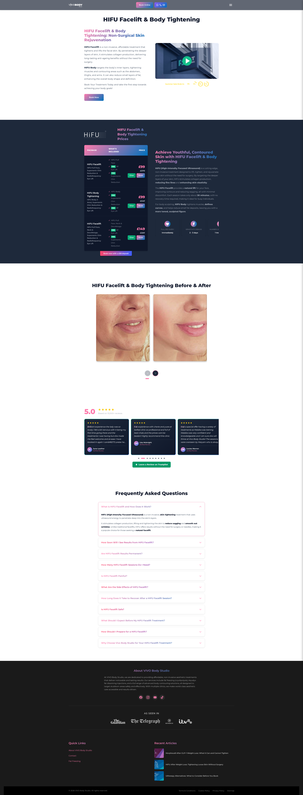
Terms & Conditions (187, 791)
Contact (72, 756)
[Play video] (187, 61)
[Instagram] (148, 697)
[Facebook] (140, 697)
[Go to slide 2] (151, 378)
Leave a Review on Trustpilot (153, 464)
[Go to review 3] (146, 458)
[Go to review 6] (155, 458)
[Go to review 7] (158, 458)
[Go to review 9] (164, 458)
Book (140, 175)
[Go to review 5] (152, 458)
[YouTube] (155, 697)
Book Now (94, 97)
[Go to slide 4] (157, 378)
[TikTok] (162, 697)
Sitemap (230, 791)
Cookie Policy (204, 791)
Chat (132, 175)
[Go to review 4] (150, 458)
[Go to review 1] (138, 458)
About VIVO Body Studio (80, 750)
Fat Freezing (74, 761)
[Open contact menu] (160, 5)
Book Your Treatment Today (99, 84)
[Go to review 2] (141, 458)
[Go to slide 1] (147, 378)
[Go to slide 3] (154, 378)
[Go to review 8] (161, 458)
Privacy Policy (218, 791)
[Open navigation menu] (230, 5)
